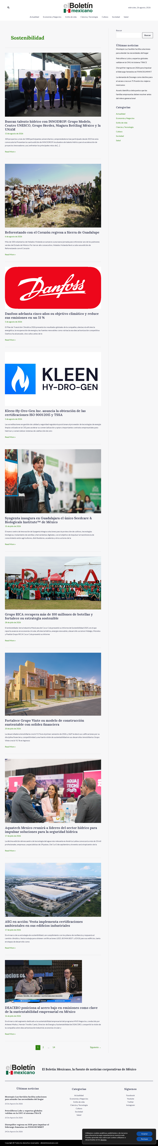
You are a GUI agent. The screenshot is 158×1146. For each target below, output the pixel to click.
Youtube (130, 1098)
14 (54, 1047)
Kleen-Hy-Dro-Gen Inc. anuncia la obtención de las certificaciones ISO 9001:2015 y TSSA (45, 413)
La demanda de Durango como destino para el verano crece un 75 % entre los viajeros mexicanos (134, 81)
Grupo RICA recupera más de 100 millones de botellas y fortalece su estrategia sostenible (49, 616)
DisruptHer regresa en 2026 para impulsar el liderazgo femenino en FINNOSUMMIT (27, 1125)
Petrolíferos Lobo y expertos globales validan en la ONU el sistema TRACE (23, 1111)
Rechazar (144, 1139)
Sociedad (120, 136)
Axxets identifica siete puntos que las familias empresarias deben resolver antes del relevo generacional (133, 94)
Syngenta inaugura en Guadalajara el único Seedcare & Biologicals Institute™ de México (48, 520)
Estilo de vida (121, 122)
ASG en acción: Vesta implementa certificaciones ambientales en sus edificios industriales (44, 924)
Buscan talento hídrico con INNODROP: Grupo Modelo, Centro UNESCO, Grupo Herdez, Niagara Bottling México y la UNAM (53, 125)
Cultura (119, 131)
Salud (118, 140)
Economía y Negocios (125, 118)
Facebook (130, 1095)
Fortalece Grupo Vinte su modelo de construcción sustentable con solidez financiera (44, 722)
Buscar (119, 30)
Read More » (10, 151)
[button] (8, 7)
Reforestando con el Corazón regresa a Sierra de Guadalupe (52, 232)
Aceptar (144, 1134)
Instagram (130, 1105)
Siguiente (95, 1047)
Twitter (130, 1102)
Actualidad (120, 114)
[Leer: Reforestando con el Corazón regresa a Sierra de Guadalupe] (53, 195)
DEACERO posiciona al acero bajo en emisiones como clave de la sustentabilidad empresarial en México (51, 1010)
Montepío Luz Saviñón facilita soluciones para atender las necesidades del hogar (26, 1097)
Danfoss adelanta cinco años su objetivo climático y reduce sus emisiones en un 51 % (52, 316)
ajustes (103, 1140)
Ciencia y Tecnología (124, 127)
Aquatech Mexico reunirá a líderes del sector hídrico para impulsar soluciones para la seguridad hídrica (51, 830)
